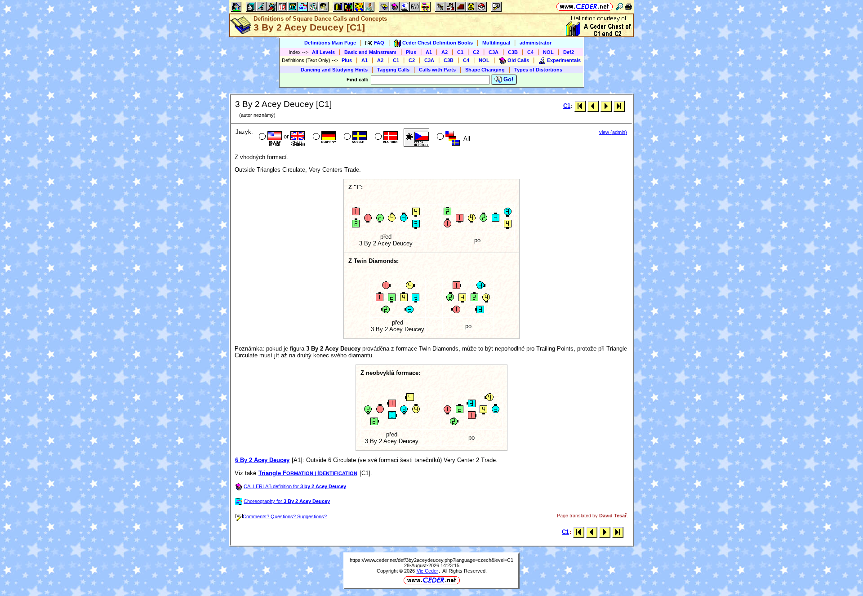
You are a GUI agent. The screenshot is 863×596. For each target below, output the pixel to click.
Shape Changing (485, 69)
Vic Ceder (427, 571)
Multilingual (496, 42)
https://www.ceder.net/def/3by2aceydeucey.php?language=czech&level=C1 (431, 560)
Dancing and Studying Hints (334, 69)
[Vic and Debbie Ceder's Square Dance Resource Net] (584, 6)
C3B (513, 52)
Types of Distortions (538, 69)
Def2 (568, 52)
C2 (476, 52)
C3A (493, 52)
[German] (323, 137)
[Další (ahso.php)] (606, 105)
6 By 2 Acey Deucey (262, 460)
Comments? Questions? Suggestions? (285, 516)
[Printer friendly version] (628, 6)
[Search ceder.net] (619, 6)
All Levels (323, 52)
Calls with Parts (437, 69)
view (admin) (613, 132)
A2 (444, 52)
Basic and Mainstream (370, 52)
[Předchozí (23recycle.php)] (593, 105)
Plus (411, 52)
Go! (507, 79)
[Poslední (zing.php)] (619, 105)
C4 (530, 52)
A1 (429, 52)
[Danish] (385, 137)
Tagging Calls (393, 69)
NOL (548, 52)
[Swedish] (354, 137)
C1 (460, 52)
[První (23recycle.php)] (580, 105)
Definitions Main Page (330, 42)
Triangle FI (307, 473)
